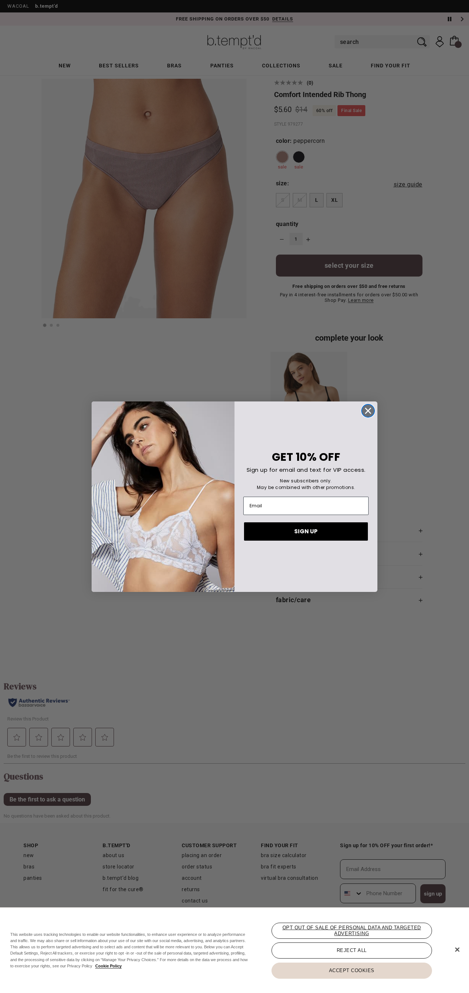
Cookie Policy (108, 966)
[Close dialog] (368, 410)
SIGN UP (306, 531)
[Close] (457, 950)
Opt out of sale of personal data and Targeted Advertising (351, 930)
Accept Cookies (351, 970)
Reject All (352, 950)
